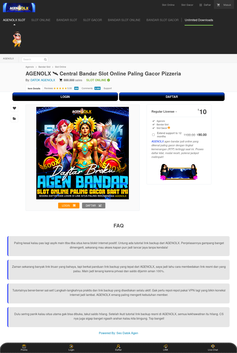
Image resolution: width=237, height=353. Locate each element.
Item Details (34, 88)
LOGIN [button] (66, 205)
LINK (165, 349)
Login (71, 349)
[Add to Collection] (14, 118)
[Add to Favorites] (14, 108)
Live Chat (213, 349)
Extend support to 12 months (182, 134)
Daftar (118, 349)
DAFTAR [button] (91, 205)
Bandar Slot (44, 66)
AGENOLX (8, 58)
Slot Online (60, 66)
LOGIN (65, 96)
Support (108, 88)
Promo (24, 349)
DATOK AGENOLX (43, 80)
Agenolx (30, 66)
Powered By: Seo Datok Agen (118, 333)
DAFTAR (172, 96)
